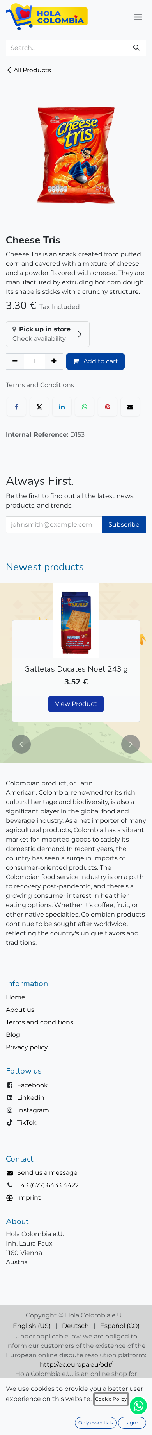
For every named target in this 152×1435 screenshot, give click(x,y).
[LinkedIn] (62, 406)
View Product (76, 704)
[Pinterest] (107, 406)
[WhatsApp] (84, 406)
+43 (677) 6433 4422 (48, 1185)
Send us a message (47, 1172)
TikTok (27, 1122)
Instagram (33, 1110)
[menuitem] (32, 1326)
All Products (32, 70)
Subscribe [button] (124, 524)
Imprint (29, 1197)
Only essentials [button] (95, 1423)
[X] (39, 406)
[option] (76, 657)
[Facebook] (16, 406)
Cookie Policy (111, 1399)
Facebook (32, 1085)
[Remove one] (15, 361)
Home (15, 997)
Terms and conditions (39, 1022)
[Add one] (54, 361)
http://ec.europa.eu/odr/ (76, 1364)
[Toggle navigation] (138, 17)
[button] (21, 744)
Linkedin (30, 1097)
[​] (11, 1172)
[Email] (130, 406)
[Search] (136, 48)
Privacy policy (27, 1047)
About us (20, 1009)
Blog (13, 1034)
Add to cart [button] (100, 361)
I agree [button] (132, 1423)
